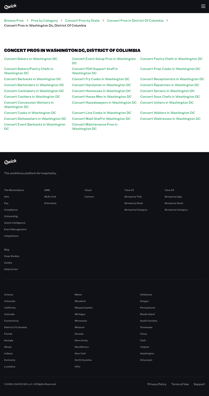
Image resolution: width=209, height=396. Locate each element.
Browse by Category (136, 209)
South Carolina (148, 320)
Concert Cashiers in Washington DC (32, 96)
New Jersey (81, 340)
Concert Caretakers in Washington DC (34, 91)
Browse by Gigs (173, 196)
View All (129, 190)
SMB (47, 190)
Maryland (80, 301)
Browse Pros (14, 20)
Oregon (144, 301)
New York (80, 353)
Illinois (7, 346)
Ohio (77, 366)
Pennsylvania (147, 307)
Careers (89, 196)
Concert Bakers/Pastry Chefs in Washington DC (28, 70)
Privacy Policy (157, 384)
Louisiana (9, 366)
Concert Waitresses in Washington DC (170, 118)
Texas (143, 333)
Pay (6, 203)
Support (199, 384)
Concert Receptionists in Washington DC (172, 79)
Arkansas (9, 301)
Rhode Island (147, 314)
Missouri (79, 327)
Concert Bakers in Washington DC (30, 58)
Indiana (8, 353)
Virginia (144, 346)
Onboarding (11, 216)
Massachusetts (83, 307)
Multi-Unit (50, 196)
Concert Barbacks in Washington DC (32, 79)
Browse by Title (133, 196)
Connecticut (11, 320)
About (88, 190)
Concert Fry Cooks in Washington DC (101, 79)
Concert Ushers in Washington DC (167, 102)
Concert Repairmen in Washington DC (169, 85)
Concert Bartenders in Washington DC (34, 85)
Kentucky (9, 359)
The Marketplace (14, 190)
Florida (8, 333)
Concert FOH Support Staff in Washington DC (95, 70)
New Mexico (82, 346)
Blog (6, 249)
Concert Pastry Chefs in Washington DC (171, 58)
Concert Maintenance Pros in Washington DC (95, 126)
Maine (78, 294)
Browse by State (134, 203)
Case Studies (11, 256)
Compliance (11, 209)
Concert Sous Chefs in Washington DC (170, 96)
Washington (147, 353)
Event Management (15, 229)
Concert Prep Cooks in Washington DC (170, 68)
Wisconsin (146, 359)
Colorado (9, 314)
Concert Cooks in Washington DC (30, 112)
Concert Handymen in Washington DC (101, 85)
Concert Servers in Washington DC (167, 91)
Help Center (11, 269)
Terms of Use (180, 384)
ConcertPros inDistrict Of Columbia (135, 20)
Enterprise (50, 203)
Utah (143, 340)
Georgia (8, 340)
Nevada (79, 333)
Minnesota (81, 320)
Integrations (11, 235)
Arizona (8, 294)
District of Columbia (15, 327)
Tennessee (146, 327)
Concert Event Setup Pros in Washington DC (104, 60)
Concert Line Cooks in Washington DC (101, 112)
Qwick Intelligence (15, 222)
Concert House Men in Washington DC (102, 96)
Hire (6, 196)
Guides (8, 262)
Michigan (80, 314)
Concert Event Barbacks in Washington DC (35, 126)
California (10, 307)
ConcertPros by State (82, 20)
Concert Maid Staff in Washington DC (101, 118)
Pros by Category (44, 20)
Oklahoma (146, 294)
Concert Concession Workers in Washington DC (29, 104)
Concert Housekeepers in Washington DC (104, 102)
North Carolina (83, 359)
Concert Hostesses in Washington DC (101, 91)
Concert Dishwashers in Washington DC (35, 118)
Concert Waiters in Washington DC (167, 112)
